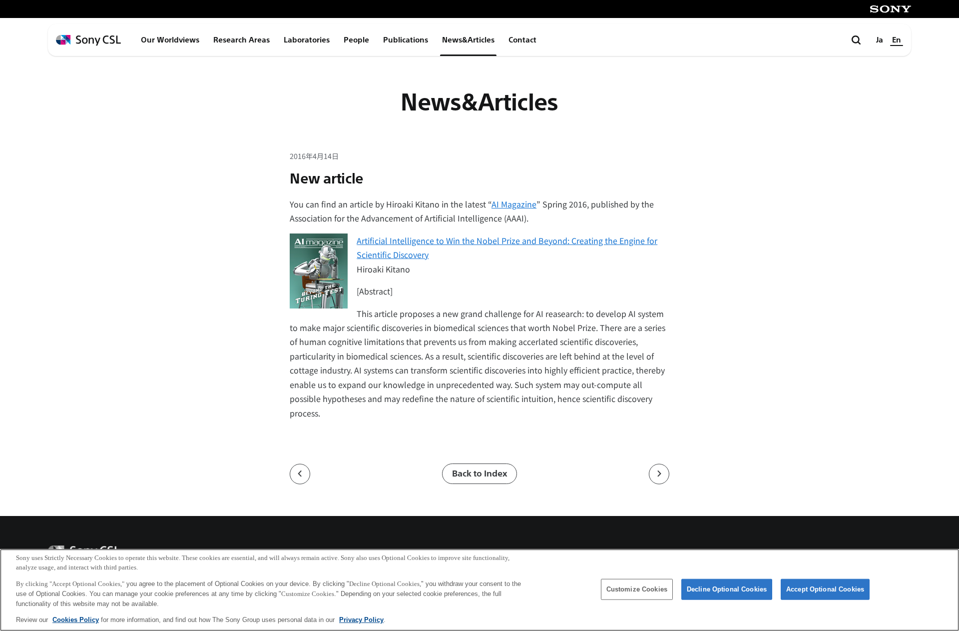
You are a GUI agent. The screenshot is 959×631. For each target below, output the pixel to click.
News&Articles (468, 40)
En (896, 40)
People (356, 40)
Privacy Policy (361, 619)
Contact (522, 40)
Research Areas (241, 40)
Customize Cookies (636, 589)
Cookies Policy (75, 619)
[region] (479, 590)
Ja (879, 40)
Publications (405, 40)
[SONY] (890, 9)
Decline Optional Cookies (727, 589)
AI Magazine (513, 204)
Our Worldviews (170, 40)
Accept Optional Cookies (825, 589)
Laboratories (307, 40)
